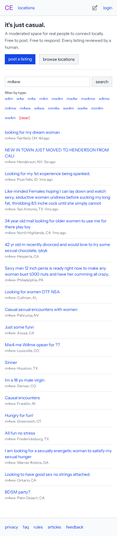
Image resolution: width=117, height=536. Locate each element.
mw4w (72, 98)
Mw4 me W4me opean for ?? (32, 344)
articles (54, 527)
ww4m (68, 108)
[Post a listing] (95, 8)
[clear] (24, 118)
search (102, 81)
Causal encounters (22, 397)
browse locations (59, 59)
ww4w (82, 108)
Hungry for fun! (19, 415)
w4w (20, 98)
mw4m (57, 98)
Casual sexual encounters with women (41, 309)
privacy (11, 527)
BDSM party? (17, 492)
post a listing (20, 59)
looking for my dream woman (32, 132)
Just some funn (19, 327)
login (107, 7)
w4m (9, 98)
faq (26, 527)
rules (38, 527)
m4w (32, 98)
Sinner (11, 362)
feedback (74, 527)
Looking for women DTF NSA (32, 291)
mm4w (53, 108)
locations (26, 7)
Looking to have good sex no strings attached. (48, 474)
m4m (43, 98)
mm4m (97, 108)
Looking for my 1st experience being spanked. (47, 173)
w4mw (104, 98)
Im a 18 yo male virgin (24, 380)
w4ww (39, 108)
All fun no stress (20, 433)
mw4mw (88, 98)
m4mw (10, 108)
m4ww (25, 108)
